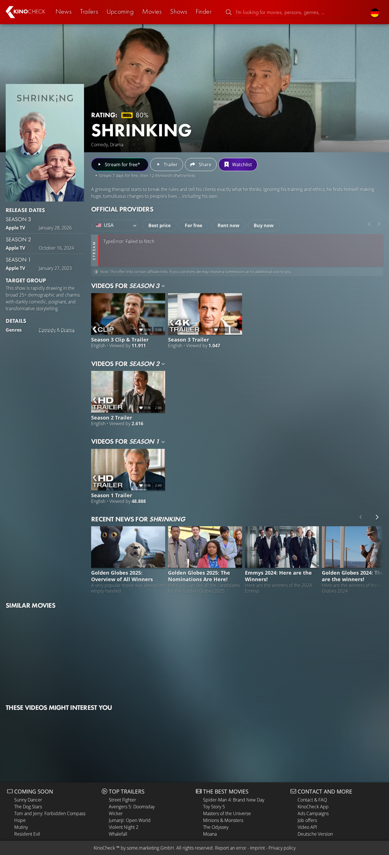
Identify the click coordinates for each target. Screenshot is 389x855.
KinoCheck (104, 848)
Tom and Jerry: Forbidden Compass (49, 813)
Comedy (47, 330)
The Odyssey (215, 827)
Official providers (122, 209)
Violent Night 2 (123, 827)
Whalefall (118, 834)
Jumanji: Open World (130, 820)
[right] (379, 224)
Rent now (228, 225)
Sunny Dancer (28, 800)
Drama (67, 330)
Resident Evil (27, 834)
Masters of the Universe (227, 813)
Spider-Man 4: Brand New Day (233, 800)
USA (109, 225)
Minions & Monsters (223, 820)
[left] (369, 224)
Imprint (257, 848)
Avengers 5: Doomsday (132, 806)
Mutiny (21, 827)
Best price (159, 225)
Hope (20, 820)
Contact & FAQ (312, 800)
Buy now (264, 225)
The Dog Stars (28, 806)
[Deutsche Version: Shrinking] (374, 12)
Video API (307, 827)
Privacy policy (282, 848)
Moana (210, 834)
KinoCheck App (313, 806)
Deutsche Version (315, 834)
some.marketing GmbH (150, 848)
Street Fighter (122, 800)
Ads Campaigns (313, 813)
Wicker (116, 813)
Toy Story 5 (214, 806)
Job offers (307, 820)
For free (193, 225)
